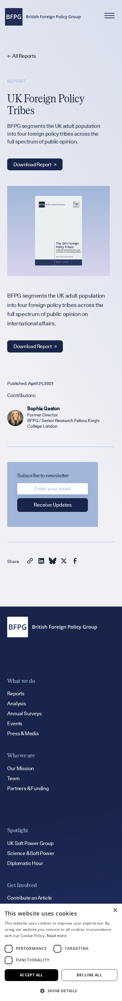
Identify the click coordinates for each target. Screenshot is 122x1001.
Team (13, 778)
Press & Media (22, 733)
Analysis (16, 704)
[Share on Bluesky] (52, 561)
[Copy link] (30, 561)
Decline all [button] (89, 975)
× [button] (115, 910)
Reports (15, 694)
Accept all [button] (31, 975)
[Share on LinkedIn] (41, 561)
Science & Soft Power (30, 853)
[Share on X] (64, 561)
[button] (61, 991)
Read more (57, 935)
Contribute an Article (29, 898)
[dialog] (61, 952)
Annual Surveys (24, 714)
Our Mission (20, 768)
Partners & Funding (27, 788)
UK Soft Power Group (30, 843)
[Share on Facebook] (75, 561)
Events (14, 723)
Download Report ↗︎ (34, 165)
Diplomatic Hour (25, 863)
